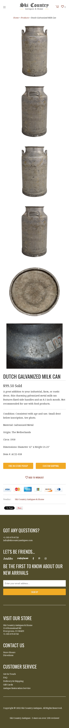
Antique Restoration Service (16, 688)
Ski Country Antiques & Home (29, 499)
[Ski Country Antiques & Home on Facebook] (33, 558)
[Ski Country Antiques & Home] (34, 9)
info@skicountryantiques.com (18, 540)
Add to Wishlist (36, 477)
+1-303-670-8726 (11, 537)
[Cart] (57, 6)
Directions (8, 655)
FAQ (5, 677)
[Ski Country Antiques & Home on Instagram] (46, 558)
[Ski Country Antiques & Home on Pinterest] (39, 558)
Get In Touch (9, 674)
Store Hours (9, 652)
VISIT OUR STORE (17, 618)
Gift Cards (8, 684)
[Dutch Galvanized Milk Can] (34, 52)
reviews (55, 718)
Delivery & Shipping (13, 681)
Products (25, 18)
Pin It (19, 508)
